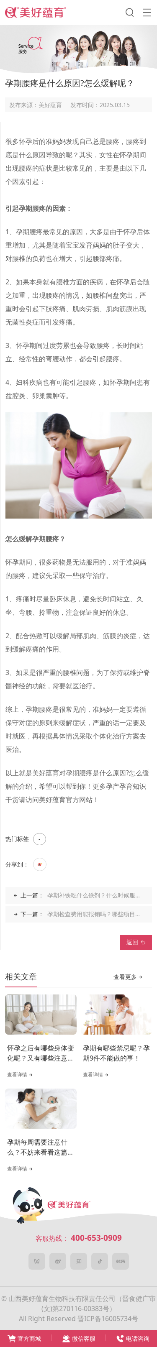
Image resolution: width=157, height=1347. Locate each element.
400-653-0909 (96, 1237)
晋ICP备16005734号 (107, 1318)
